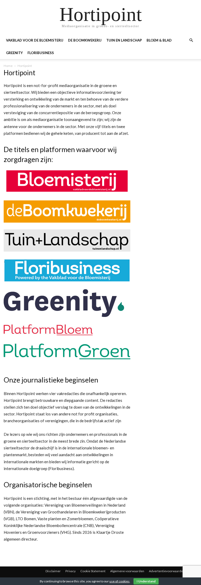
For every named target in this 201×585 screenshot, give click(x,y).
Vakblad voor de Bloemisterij (34, 40)
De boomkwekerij (85, 40)
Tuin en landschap (124, 40)
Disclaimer (53, 571)
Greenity (14, 53)
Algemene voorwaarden (127, 571)
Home (8, 66)
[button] (191, 40)
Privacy (70, 571)
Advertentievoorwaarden (167, 571)
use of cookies (119, 581)
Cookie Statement (92, 571)
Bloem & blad (159, 40)
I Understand (146, 581)
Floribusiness (40, 53)
